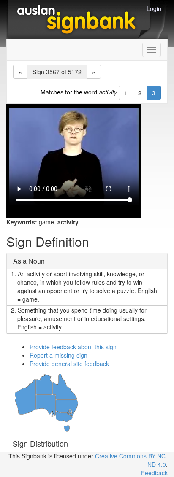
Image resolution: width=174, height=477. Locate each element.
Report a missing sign (58, 355)
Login (154, 8)
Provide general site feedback (69, 363)
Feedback (154, 473)
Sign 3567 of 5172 (57, 71)
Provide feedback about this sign (73, 346)
